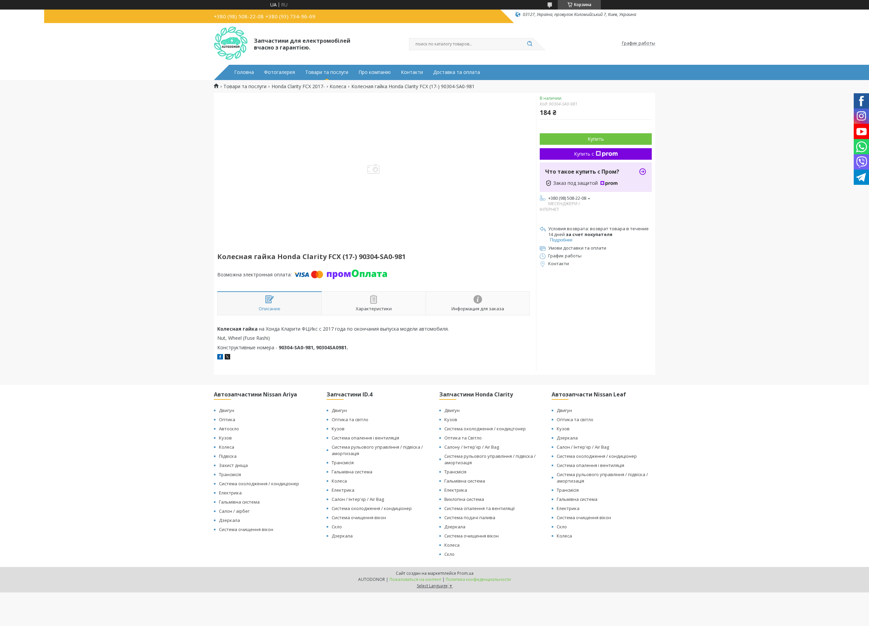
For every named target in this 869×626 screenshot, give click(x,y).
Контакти (412, 72)
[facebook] (220, 357)
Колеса (338, 86)
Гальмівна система (239, 502)
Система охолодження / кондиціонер (259, 484)
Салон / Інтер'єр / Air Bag (358, 499)
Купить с (584, 154)
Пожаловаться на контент (415, 579)
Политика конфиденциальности (478, 579)
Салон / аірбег (234, 511)
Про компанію (374, 72)
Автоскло (229, 429)
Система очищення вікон (246, 529)
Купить (596, 139)
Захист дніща (233, 465)
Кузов (225, 438)
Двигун (226, 410)
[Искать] (529, 44)
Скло (337, 527)
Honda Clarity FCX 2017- (298, 86)
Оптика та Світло (463, 438)
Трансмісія (230, 474)
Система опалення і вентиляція (365, 438)
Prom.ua (465, 573)
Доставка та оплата (456, 72)
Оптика (227, 419)
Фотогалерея (279, 72)
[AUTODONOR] (231, 43)
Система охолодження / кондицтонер (485, 429)
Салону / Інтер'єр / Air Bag (471, 447)
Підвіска (228, 456)
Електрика (230, 493)
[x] (227, 357)
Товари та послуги (326, 72)
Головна (244, 72)
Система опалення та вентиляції (479, 508)
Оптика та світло (350, 419)
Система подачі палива (469, 517)
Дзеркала (229, 520)
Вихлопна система (464, 499)
